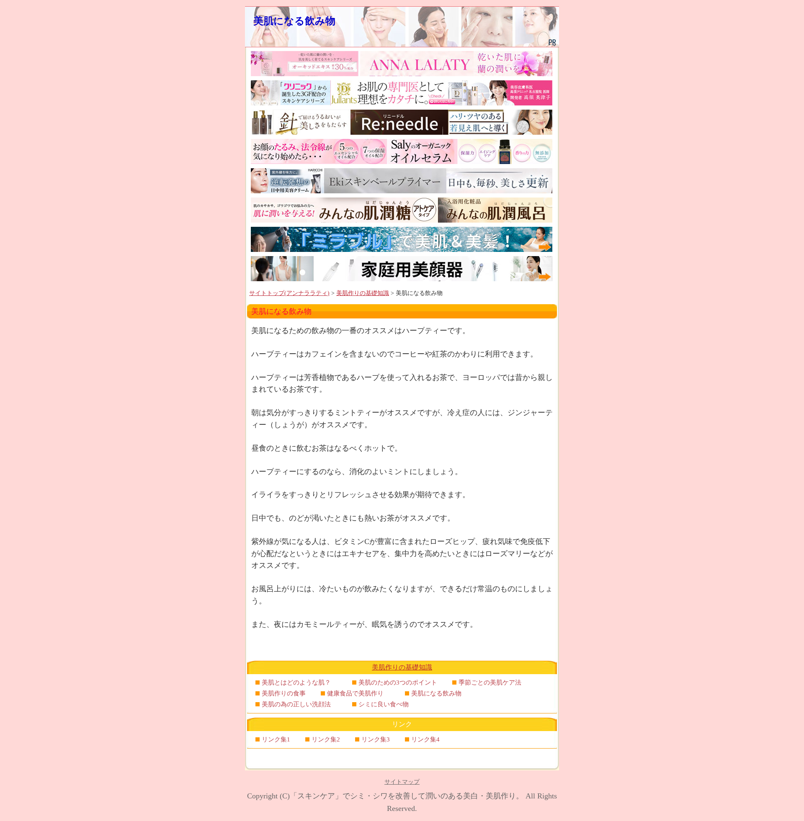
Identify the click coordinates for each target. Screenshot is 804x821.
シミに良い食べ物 (386, 704)
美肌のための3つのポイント (397, 682)
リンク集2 (326, 739)
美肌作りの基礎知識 (362, 293)
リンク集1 (276, 739)
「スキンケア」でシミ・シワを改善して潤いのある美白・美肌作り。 (406, 796)
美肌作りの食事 (284, 693)
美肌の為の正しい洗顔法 (299, 704)
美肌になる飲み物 (299, 20)
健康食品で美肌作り (358, 693)
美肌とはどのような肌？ (299, 682)
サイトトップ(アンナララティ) (289, 293)
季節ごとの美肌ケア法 (493, 682)
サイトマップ (402, 782)
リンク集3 (375, 739)
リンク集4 (425, 739)
